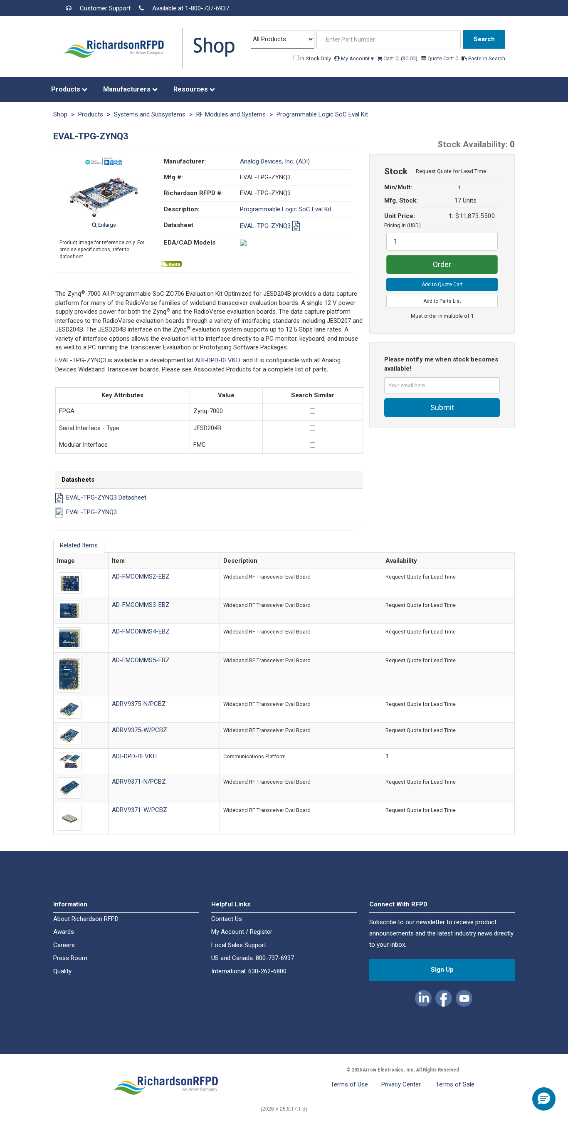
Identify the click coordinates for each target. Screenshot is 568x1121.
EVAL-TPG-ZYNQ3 (266, 226)
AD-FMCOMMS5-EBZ (141, 660)
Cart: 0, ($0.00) (400, 58)
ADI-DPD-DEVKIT (218, 360)
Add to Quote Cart (442, 284)
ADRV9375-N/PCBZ (139, 704)
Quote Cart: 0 (443, 58)
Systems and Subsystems (149, 114)
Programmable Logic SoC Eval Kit (322, 114)
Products (66, 89)
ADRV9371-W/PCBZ (139, 810)
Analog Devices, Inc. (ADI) (275, 161)
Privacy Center (401, 1084)
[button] (424, 997)
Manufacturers (127, 89)
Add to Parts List (442, 301)
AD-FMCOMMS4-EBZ (141, 631)
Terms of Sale (455, 1084)
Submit (442, 407)
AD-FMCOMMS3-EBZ (141, 605)
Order (442, 264)
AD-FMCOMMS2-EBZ (141, 576)
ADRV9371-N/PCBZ (139, 781)
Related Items (79, 545)
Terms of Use (349, 1084)
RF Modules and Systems (231, 114)
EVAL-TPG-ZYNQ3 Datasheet (106, 498)
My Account (357, 58)
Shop (60, 114)
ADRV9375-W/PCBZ (139, 730)
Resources (191, 89)
